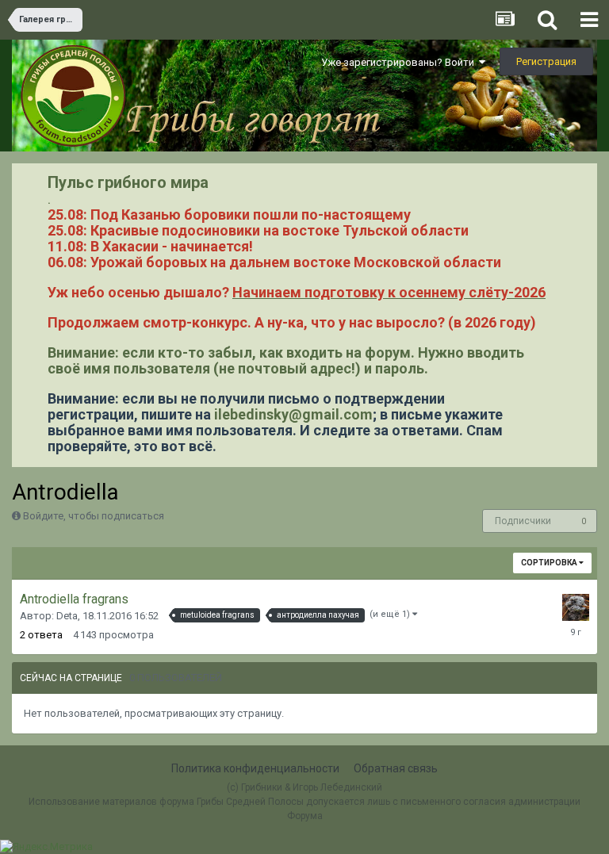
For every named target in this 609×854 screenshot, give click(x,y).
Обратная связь (396, 768)
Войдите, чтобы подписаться (93, 516)
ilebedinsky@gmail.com (293, 414)
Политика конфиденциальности (255, 768)
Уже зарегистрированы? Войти (400, 62)
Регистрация (546, 61)
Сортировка (550, 562)
